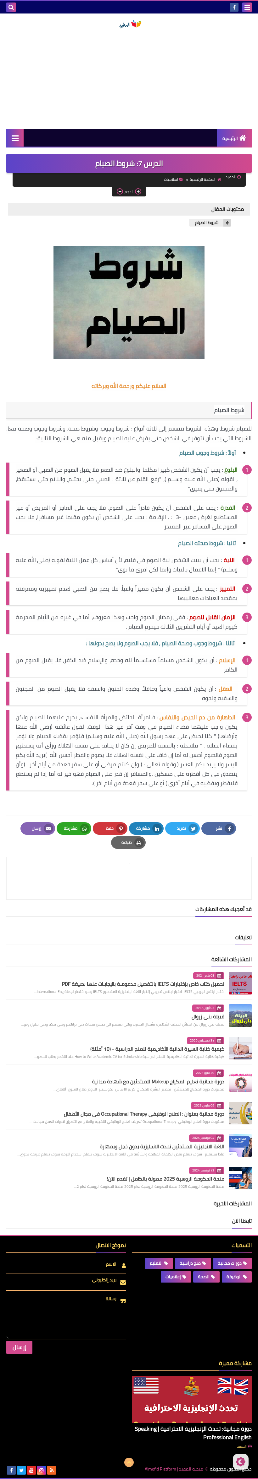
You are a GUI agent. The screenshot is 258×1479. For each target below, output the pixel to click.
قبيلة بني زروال (208, 1016)
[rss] (51, 1470)
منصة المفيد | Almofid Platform (174, 1469)
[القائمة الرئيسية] (15, 138)
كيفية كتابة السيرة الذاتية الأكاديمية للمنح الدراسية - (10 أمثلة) (157, 1048)
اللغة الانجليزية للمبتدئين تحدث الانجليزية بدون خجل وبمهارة (162, 1146)
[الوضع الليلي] (241, 1462)
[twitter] (21, 1470)
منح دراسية (190, 1263)
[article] (71, 878)
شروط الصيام (207, 223)
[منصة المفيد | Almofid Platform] (129, 24)
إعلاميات (173, 1277)
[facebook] (234, 7)
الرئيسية (230, 138)
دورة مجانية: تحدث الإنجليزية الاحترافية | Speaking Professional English (193, 1432)
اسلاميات (171, 179)
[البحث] (11, 7)
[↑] (129, 1462)
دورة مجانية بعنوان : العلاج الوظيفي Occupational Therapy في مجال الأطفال (144, 1113)
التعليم (156, 1263)
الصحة (204, 1277)
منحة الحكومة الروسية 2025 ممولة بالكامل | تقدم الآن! (165, 1178)
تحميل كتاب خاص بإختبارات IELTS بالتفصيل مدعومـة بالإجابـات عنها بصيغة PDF (143, 984)
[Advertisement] (129, 79)
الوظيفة (234, 1277)
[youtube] (31, 1470)
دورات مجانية (230, 1263)
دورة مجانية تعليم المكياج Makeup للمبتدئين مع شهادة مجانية (158, 1081)
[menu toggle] (247, 7)
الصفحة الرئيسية (203, 179)
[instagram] (41, 1470)
